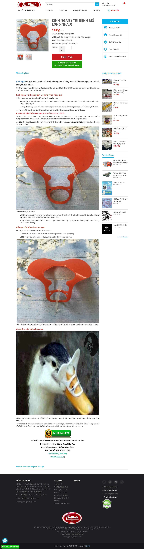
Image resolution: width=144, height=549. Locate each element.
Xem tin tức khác (122, 237)
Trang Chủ (49, 10)
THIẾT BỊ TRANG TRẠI (61, 487)
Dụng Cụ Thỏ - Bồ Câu (61, 495)
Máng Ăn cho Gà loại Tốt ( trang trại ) (120, 91)
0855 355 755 (25, 498)
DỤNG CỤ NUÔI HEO (60, 492)
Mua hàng (66, 57)
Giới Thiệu (63, 10)
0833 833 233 (35, 498)
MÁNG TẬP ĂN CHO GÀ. (120, 130)
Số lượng (55, 47)
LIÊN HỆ (97, 10)
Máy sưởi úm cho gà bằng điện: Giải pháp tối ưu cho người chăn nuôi (120, 161)
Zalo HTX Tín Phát (119, 182)
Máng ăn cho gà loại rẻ (120, 104)
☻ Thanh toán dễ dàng (109, 497)
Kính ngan (21, 81)
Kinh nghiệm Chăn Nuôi (61, 498)
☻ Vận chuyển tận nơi (109, 490)
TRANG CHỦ (58, 484)
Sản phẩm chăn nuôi (80, 10)
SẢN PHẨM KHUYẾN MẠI (61, 503)
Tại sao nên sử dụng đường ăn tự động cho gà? (120, 174)
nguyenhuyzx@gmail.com (28, 502)
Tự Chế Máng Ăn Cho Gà (120, 117)
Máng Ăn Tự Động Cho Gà (119, 81)
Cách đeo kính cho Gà (120, 225)
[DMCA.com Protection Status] (107, 504)
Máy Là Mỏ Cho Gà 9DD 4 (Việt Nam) (119, 143)
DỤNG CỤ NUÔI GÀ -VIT (61, 490)
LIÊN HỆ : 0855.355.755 (10, 546)
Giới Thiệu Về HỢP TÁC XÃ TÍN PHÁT (120, 200)
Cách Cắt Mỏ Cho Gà (119, 212)
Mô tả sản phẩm (22, 73)
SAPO (88, 546)
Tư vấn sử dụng (108, 155)
